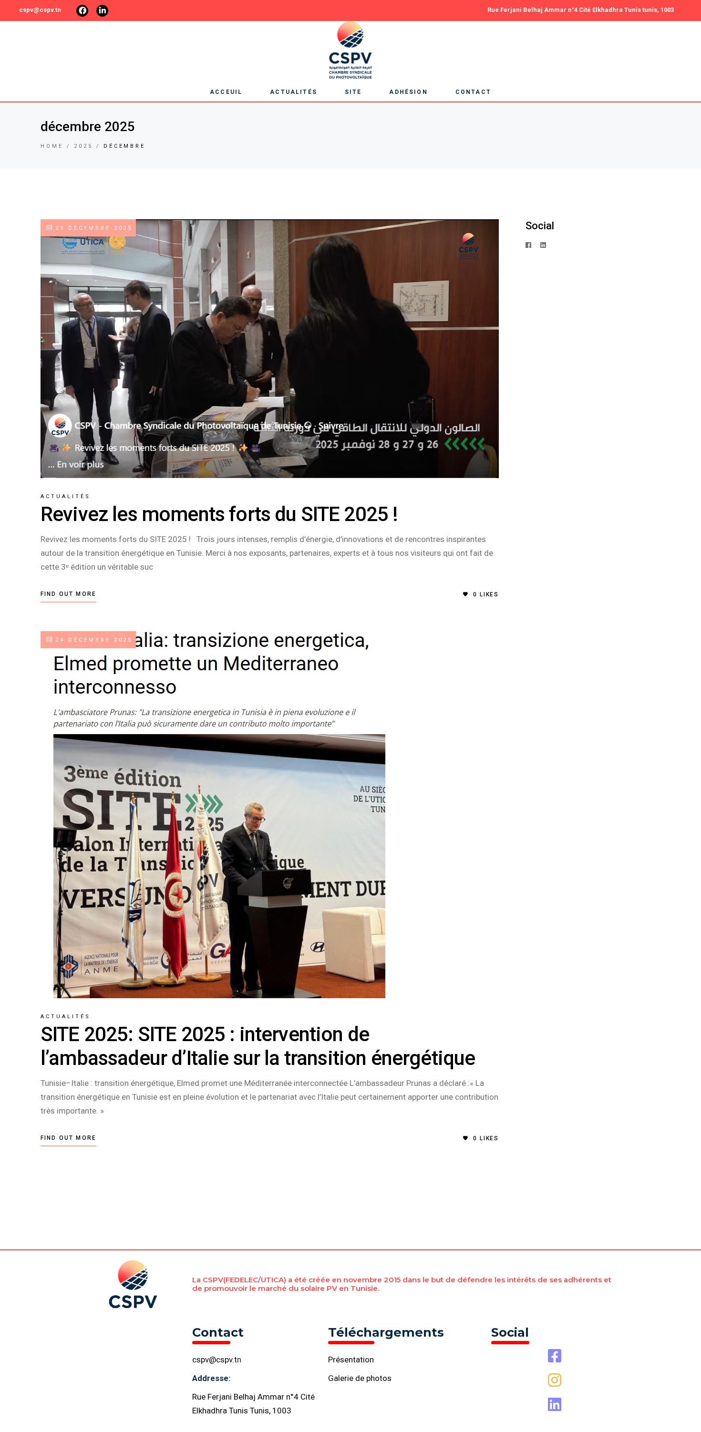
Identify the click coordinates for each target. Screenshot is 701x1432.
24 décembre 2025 (92, 640)
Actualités (66, 496)
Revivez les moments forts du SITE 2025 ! (219, 514)
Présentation (351, 1359)
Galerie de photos (360, 1378)
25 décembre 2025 (92, 228)
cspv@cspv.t (214, 1359)
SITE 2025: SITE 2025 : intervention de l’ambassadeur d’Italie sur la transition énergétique (258, 1046)
